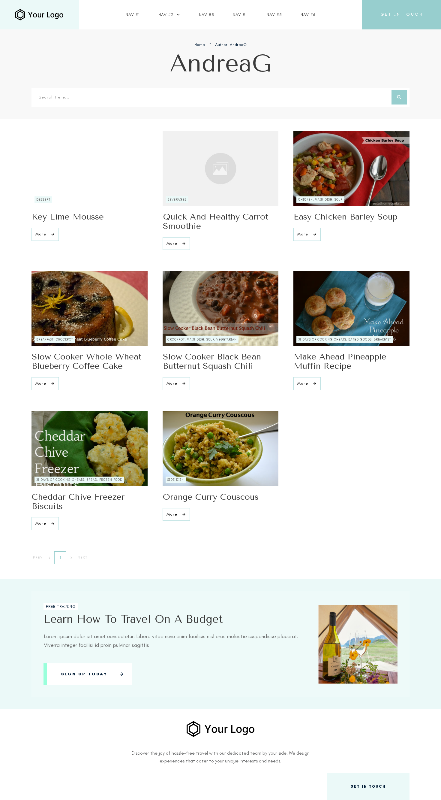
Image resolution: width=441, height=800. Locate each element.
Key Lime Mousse (68, 217)
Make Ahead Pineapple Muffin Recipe (340, 361)
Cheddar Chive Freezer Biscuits (78, 501)
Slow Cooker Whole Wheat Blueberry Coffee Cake (86, 361)
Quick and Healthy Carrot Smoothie (215, 221)
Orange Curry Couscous (211, 497)
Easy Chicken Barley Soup (346, 217)
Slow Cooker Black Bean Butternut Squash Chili (212, 361)
